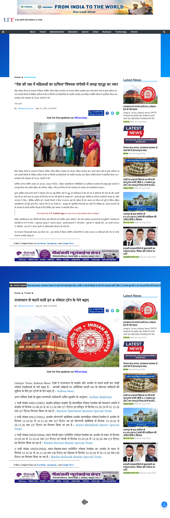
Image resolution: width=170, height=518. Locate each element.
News (32, 32)
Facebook (41, 243)
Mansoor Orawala (25, 108)
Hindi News (30, 77)
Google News (68, 243)
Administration (57, 32)
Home (17, 77)
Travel (43, 32)
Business (107, 32)
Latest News (132, 80)
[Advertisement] (85, 52)
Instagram (52, 243)
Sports (85, 32)
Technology (121, 32)
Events (134, 32)
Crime (95, 32)
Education (73, 32)
